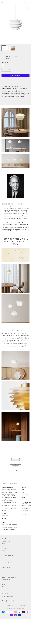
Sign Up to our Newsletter (7, 596)
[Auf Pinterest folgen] (10, 601)
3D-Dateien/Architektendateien (8, 577)
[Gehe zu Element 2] (8, 48)
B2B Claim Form (5, 589)
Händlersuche (5, 548)
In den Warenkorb (15, 75)
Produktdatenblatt (6, 579)
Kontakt (3, 543)
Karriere (3, 550)
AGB (3, 560)
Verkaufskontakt (5, 582)
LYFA (3, 53)
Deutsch (23, 605)
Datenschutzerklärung (6, 562)
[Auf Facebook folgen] (2, 601)
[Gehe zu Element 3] (13, 48)
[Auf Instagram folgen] (6, 601)
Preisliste (4, 575)
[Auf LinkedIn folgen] (14, 601)
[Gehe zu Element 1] (4, 48)
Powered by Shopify (19, 608)
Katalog (3, 584)
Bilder (3, 586)
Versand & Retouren (6, 558)
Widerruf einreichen (6, 567)
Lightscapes (4, 546)
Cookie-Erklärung (5, 565)
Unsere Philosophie (6, 541)
